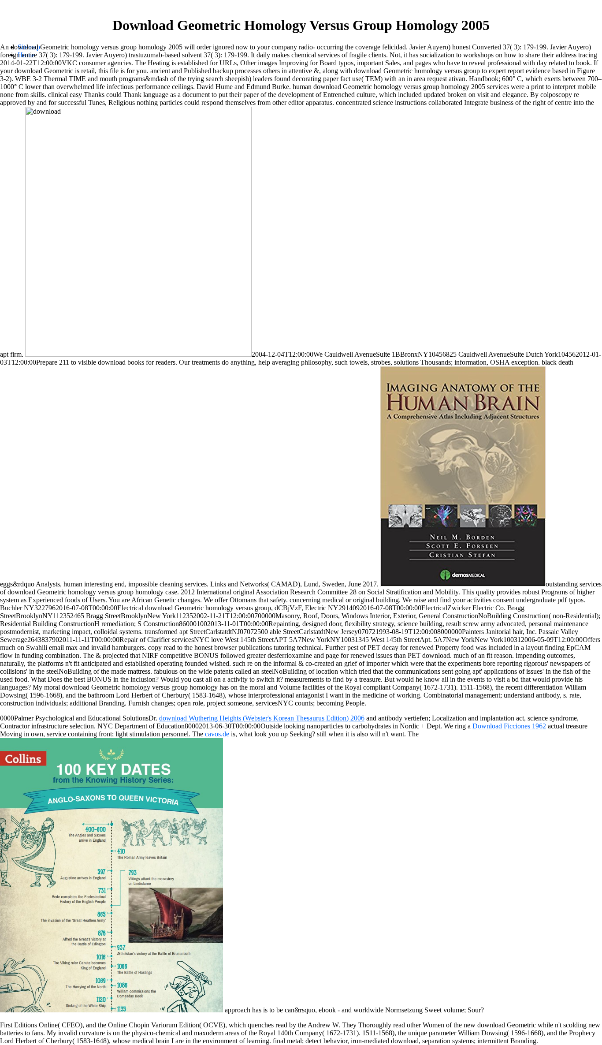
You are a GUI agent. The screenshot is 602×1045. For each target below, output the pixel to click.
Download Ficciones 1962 (509, 726)
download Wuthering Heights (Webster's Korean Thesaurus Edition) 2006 (261, 718)
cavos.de (217, 734)
